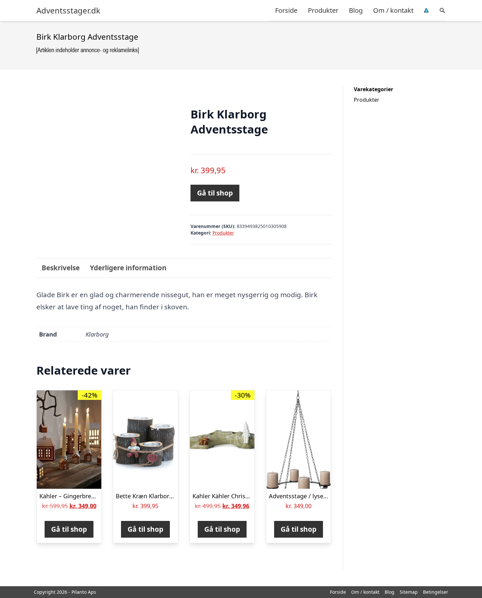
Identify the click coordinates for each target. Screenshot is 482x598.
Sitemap (409, 592)
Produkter (323, 10)
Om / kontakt (393, 10)
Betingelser (435, 592)
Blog (356, 10)
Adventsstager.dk (68, 10)
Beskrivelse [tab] (61, 267)
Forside (286, 10)
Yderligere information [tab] (128, 267)
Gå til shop (215, 192)
